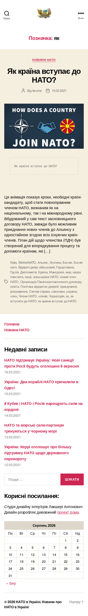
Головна (11, 324)
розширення (18, 291)
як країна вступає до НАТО (57, 301)
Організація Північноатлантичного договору (51, 281)
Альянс (43, 262)
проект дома (68, 512)
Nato (13, 262)
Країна (42, 272)
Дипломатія (28, 272)
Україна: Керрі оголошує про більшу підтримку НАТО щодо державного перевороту (37, 453)
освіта (14, 286)
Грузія (14, 272)
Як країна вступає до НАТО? (44, 75)
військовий (46, 267)
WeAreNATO (27, 262)
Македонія (56, 272)
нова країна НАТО (46, 276)
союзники (58, 291)
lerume (37, 90)
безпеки (55, 262)
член (13, 296)
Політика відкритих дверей (40, 286)
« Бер (11, 583)
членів (42, 296)
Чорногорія (56, 296)
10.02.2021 (59, 90)
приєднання (68, 286)
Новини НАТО (44, 60)
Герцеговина (65, 267)
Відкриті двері (28, 267)
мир (68, 272)
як (67, 296)
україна (71, 291)
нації (28, 276)
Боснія (67, 262)
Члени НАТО (28, 296)
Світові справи (39, 291)
